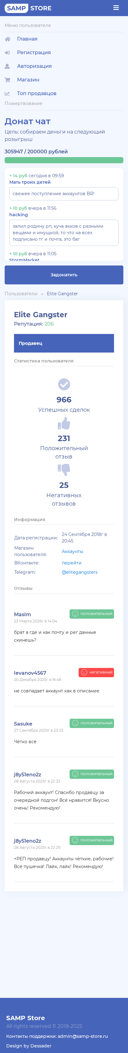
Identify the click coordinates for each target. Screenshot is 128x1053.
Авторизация (34, 66)
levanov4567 (30, 673)
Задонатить (64, 275)
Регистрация (34, 52)
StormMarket (24, 260)
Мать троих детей (30, 182)
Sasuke (23, 724)
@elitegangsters (80, 572)
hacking (18, 214)
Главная (27, 39)
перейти (72, 563)
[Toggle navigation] (116, 7)
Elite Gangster (62, 293)
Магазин (28, 80)
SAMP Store (25, 1018)
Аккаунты (72, 551)
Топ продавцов (37, 93)
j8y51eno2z (27, 775)
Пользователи (21, 293)
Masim (22, 614)
